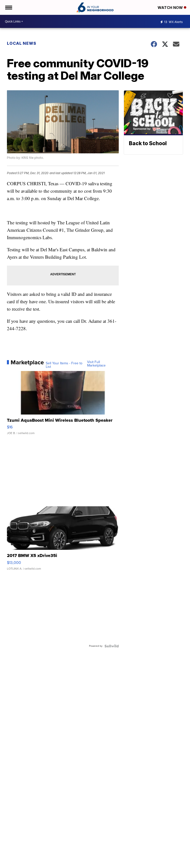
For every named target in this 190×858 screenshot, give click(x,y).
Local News (21, 43)
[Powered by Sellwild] (111, 646)
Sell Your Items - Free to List (64, 365)
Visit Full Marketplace (96, 363)
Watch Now (171, 7)
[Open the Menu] (8, 7)
